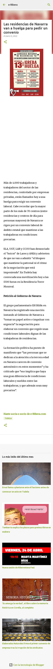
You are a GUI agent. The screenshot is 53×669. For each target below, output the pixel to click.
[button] (5, 42)
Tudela (8, 418)
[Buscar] (49, 4)
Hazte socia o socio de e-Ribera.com (25, 413)
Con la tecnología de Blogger (28, 665)
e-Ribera (13, 4)
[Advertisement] (26, 133)
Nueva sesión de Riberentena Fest (18, 567)
